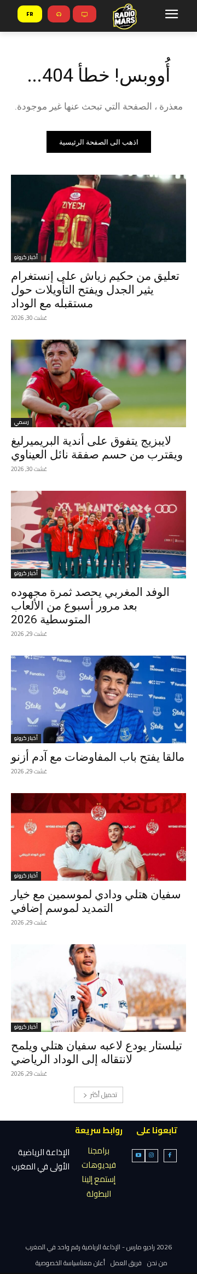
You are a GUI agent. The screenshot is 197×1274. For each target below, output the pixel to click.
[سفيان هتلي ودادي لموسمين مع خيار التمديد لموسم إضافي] (98, 837)
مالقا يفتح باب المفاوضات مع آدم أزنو (97, 757)
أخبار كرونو (26, 257)
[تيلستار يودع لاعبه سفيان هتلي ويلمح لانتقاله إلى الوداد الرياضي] (98, 988)
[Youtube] (138, 1155)
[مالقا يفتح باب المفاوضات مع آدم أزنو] (98, 699)
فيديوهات (99, 1165)
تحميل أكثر (103, 1094)
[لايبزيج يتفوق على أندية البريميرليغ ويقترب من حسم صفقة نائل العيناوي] (98, 383)
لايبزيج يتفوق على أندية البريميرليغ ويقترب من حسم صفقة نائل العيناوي (97, 447)
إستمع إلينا (98, 1179)
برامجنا (98, 1150)
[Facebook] (170, 1155)
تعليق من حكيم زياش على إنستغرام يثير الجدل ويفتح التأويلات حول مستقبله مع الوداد (95, 289)
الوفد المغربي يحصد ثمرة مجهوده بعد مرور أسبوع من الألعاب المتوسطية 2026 (90, 606)
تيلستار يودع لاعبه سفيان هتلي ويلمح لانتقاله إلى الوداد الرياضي (96, 1052)
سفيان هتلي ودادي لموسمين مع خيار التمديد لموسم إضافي (96, 901)
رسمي (21, 422)
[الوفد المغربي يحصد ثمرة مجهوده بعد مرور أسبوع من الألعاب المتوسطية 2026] (98, 534)
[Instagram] (151, 1155)
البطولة (98, 1194)
